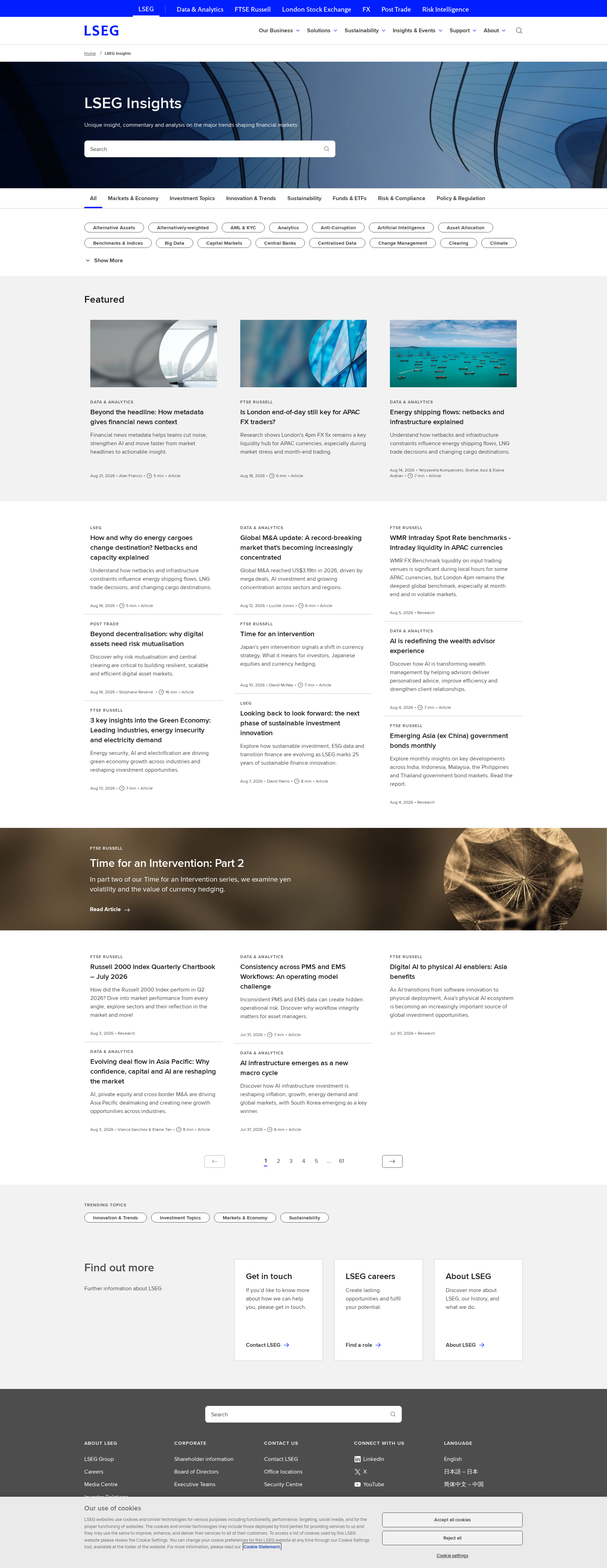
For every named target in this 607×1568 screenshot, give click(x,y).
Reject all (452, 1538)
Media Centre (101, 1484)
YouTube (373, 1484)
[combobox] (201, 148)
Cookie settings (452, 1555)
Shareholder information (204, 1459)
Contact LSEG (281, 1459)
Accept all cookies (452, 1519)
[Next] (392, 1161)
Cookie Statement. (262, 1546)
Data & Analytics (200, 9)
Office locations (283, 1472)
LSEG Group (99, 1459)
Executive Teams (194, 1484)
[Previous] (214, 1161)
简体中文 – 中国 (464, 1484)
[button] (265, 1161)
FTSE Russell (253, 9)
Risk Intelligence (445, 9)
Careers (93, 1472)
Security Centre (283, 1484)
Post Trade (396, 9)
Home (90, 53)
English (453, 1459)
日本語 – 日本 (461, 1472)
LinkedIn (373, 1459)
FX (366, 9)
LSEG (146, 9)
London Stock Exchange (316, 9)
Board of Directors (196, 1472)
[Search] (519, 30)
